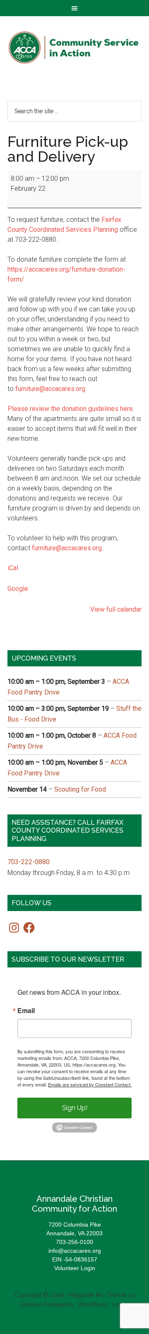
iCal (12, 568)
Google (17, 589)
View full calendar (116, 609)
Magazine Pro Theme (97, 1295)
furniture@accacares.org (50, 389)
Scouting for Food (80, 789)
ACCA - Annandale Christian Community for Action (74, 47)
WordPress (93, 1304)
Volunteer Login (74, 1268)
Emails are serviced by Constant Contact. (90, 1084)
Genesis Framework (46, 1304)
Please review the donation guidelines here (70, 409)
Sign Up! (74, 1108)
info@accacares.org (74, 1250)
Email (26, 1010)
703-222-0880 (28, 862)
